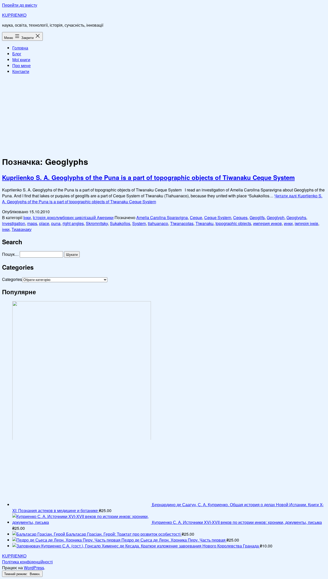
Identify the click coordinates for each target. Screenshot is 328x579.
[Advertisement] (164, 114)
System (139, 223)
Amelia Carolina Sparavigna (162, 217)
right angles (73, 223)
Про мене (21, 65)
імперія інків (306, 223)
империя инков (267, 223)
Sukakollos (120, 223)
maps (32, 223)
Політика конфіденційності (27, 562)
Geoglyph (275, 217)
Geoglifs (257, 217)
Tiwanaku (204, 223)
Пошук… (10, 254)
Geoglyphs (296, 217)
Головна (20, 48)
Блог (16, 54)
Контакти (20, 71)
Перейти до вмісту (19, 5)
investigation (13, 223)
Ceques (240, 217)
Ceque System (217, 217)
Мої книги (21, 60)
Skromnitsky (97, 223)
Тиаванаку (22, 229)
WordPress (34, 568)
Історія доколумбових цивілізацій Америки (73, 217)
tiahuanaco (158, 223)
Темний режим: (16, 573)
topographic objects (233, 223)
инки (288, 223)
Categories (12, 279)
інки (5, 229)
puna (55, 223)
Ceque (196, 217)
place (44, 223)
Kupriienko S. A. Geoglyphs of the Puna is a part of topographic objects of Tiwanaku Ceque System (148, 177)
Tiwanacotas (181, 223)
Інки (27, 217)
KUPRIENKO (14, 15)
